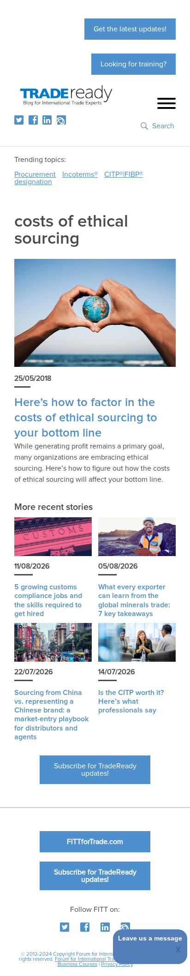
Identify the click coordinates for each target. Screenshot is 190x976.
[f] (33, 120)
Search (163, 126)
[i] (61, 120)
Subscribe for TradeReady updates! (95, 769)
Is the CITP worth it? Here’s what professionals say (131, 701)
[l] (47, 120)
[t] (19, 120)
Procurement (35, 174)
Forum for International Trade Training (97, 959)
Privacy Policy (117, 964)
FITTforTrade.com (95, 841)
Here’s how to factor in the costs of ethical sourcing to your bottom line (85, 418)
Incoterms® (80, 174)
